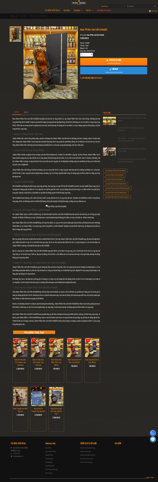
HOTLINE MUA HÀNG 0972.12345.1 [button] (92, 78)
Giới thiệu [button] (67, 10)
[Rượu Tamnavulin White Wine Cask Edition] (56, 347)
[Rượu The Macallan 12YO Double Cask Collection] (38, 347)
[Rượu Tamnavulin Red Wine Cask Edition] (74, 347)
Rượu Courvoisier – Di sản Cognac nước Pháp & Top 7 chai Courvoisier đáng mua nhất (132, 139)
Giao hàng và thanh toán (86, 459)
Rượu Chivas (48, 448)
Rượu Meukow (48, 462)
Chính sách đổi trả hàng (86, 462)
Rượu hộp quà (48, 473)
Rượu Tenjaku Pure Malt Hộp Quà (20, 410)
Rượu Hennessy (49, 459)
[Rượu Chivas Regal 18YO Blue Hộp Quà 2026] (56, 396)
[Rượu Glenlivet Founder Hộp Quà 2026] (38, 396)
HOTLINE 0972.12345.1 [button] (104, 10)
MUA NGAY (113, 70)
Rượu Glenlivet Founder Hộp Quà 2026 (38, 410)
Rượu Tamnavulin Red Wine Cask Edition (74, 361)
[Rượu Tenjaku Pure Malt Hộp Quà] (20, 396)
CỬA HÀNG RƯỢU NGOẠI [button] (52, 10)
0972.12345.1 (16, 453)
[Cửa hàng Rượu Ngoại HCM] (79, 2)
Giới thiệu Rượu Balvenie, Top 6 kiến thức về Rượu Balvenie (132, 119)
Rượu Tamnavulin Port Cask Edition (92, 361)
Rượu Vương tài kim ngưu (51, 469)
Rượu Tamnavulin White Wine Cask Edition (56, 362)
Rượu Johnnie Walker (50, 451)
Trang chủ (14, 16)
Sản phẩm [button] (77, 10)
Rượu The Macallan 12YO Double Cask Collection (38, 362)
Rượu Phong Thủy (49, 466)
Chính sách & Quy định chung (87, 448)
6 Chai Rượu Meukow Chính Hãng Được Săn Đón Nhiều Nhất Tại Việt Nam (132, 150)
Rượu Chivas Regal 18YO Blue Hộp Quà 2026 (56, 411)
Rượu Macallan (49, 455)
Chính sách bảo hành (85, 451)
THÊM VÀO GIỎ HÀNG (114, 61)
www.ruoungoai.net (18, 456)
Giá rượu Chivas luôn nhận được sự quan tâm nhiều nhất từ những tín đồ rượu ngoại (132, 160)
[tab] (16, 112)
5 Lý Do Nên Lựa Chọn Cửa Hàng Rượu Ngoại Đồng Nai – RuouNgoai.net (132, 129)
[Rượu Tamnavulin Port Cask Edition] (92, 347)
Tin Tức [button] (88, 10)
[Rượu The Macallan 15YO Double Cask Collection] (20, 347)
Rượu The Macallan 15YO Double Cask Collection (20, 362)
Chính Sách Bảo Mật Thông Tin (87, 455)
